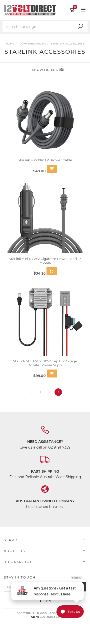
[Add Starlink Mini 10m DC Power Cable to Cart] (52, 169)
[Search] (80, 26)
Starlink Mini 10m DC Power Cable (45, 160)
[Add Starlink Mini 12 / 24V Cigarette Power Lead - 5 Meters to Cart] (51, 271)
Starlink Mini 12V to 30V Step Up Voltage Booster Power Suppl (45, 363)
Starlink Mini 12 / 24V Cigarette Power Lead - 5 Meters (45, 261)
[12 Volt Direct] (31, 9)
